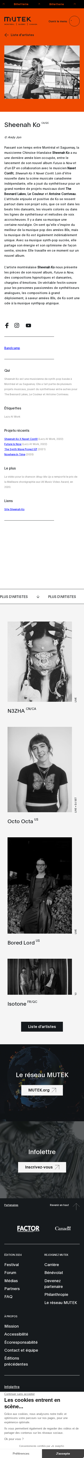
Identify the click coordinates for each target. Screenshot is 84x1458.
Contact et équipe (21, 1349)
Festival (11, 1264)
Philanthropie (56, 1294)
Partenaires (11, 1204)
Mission (11, 1325)
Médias (11, 1280)
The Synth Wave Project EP (20, 449)
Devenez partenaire (53, 1283)
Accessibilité (16, 1333)
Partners (12, 1288)
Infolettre (12, 1386)
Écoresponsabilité (21, 1342)
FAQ (8, 1296)
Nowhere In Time (14, 454)
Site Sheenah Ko (14, 509)
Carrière (51, 1264)
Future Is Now (13, 443)
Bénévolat (53, 1272)
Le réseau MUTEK (60, 1302)
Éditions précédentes (16, 1360)
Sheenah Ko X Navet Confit (21, 438)
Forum (10, 1272)
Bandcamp (12, 348)
